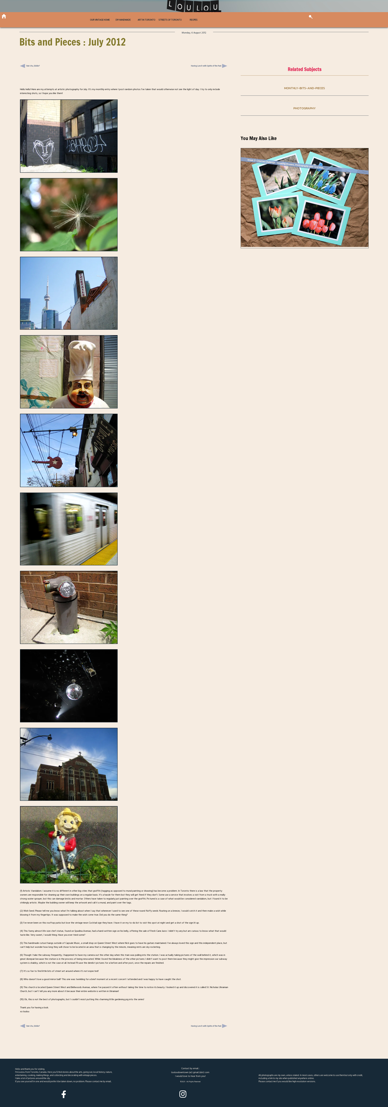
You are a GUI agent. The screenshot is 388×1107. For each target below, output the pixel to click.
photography (304, 108)
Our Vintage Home (100, 19)
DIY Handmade (123, 19)
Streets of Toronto (170, 19)
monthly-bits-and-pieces (304, 88)
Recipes (193, 19)
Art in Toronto (146, 19)
